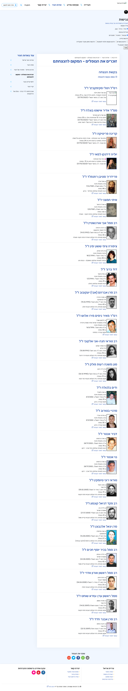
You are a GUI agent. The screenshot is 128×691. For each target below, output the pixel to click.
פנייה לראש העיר (73, 677)
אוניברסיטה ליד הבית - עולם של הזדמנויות (23, 92)
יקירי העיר (31, 86)
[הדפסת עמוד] (87, 658)
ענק (116, 29)
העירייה (87, 5)
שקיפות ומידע (73, 5)
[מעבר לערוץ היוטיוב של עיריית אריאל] (38, 672)
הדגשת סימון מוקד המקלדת (85, 42)
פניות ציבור (74, 674)
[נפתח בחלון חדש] (105, 159)
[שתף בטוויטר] (74, 658)
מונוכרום (111, 35)
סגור (125, 47)
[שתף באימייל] (69, 658)
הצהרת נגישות (123, 23)
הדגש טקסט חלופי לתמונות (106, 42)
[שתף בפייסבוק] (78, 658)
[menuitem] (86, 5)
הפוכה (118, 35)
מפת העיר (30, 65)
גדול (120, 29)
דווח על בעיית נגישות (112, 23)
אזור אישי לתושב (8, 5)
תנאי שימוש (109, 677)
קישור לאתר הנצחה (99, 101)
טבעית (124, 35)
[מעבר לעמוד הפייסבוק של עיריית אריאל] (43, 672)
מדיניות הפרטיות (107, 679)
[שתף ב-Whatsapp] (83, 658)
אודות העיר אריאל (28, 60)
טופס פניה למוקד (72, 672)
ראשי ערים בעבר (28, 82)
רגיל (125, 29)
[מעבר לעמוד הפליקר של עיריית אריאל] (34, 672)
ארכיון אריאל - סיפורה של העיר (24, 70)
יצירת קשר (42, 5)
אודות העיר (57, 5)
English (27, 5)
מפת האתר (109, 672)
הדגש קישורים (121, 42)
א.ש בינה (50, 686)
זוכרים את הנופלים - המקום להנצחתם (25, 76)
